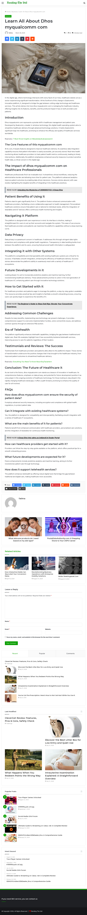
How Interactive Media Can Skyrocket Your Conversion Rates (15, 574)
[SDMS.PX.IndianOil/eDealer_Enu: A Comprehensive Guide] (11, 838)
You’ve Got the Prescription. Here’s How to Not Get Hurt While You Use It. (46, 695)
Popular (42, 653)
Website (48, 629)
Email (7, 629)
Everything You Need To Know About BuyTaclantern (32, 362)
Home (8, 11)
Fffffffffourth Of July (26, 807)
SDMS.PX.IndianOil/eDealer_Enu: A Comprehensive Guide (40, 835)
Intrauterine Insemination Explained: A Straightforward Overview (43, 686)
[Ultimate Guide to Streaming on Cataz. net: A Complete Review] (11, 829)
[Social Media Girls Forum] (11, 819)
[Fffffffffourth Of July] (11, 810)
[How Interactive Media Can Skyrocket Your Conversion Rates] (17, 563)
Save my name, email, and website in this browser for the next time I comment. (33, 637)
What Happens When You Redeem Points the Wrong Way (41, 676)
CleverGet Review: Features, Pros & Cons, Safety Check (26, 661)
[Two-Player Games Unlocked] (11, 800)
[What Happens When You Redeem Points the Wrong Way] (11, 679)
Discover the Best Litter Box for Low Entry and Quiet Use (40, 667)
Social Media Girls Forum (28, 816)
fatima (11, 33)
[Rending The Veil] (17, 2)
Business (15, 11)
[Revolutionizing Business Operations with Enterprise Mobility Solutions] (43, 563)
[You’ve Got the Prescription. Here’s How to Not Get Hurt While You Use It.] (11, 698)
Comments (70, 653)
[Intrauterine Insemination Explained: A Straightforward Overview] (11, 689)
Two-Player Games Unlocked (29, 797)
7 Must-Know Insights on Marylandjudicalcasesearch (33, 139)
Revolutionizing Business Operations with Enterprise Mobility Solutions (42, 574)
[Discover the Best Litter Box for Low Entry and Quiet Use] (11, 670)
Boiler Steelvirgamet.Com (68, 576)
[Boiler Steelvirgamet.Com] (70, 565)
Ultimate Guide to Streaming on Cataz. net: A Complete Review (42, 826)
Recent (15, 653)
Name (7, 621)
